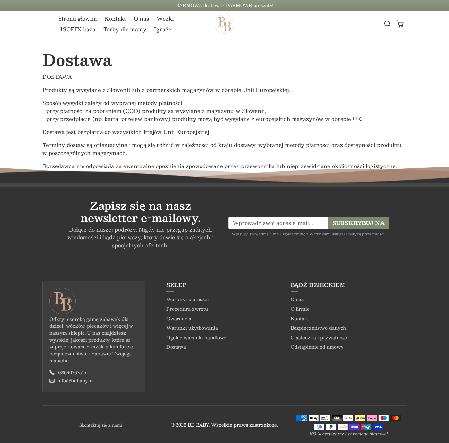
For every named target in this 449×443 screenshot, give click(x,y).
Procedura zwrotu (187, 309)
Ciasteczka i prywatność (319, 337)
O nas (141, 18)
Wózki (165, 18)
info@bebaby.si (75, 380)
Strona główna (77, 18)
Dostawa (176, 347)
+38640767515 (71, 372)
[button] (387, 24)
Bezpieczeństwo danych (318, 328)
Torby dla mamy (124, 29)
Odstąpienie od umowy (317, 347)
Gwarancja (178, 318)
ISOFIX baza (77, 29)
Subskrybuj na (358, 222)
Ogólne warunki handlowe (196, 337)
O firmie (300, 309)
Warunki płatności (187, 299)
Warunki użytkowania (192, 328)
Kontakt (115, 18)
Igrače (162, 29)
